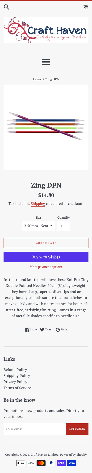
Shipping (38, 203)
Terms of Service (17, 387)
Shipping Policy (17, 375)
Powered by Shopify (73, 455)
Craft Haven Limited (45, 455)
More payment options (46, 266)
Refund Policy (15, 369)
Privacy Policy (15, 381)
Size (38, 218)
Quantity (63, 218)
